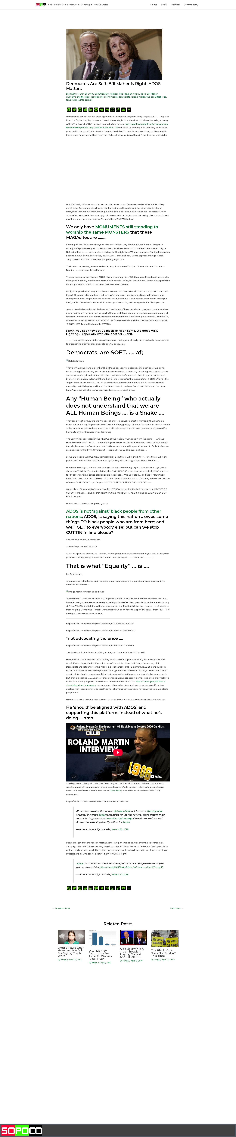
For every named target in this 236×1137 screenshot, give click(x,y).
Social (164, 4)
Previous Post (61, 908)
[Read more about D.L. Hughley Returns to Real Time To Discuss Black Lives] (102, 938)
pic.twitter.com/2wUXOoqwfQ (146, 867)
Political (175, 4)
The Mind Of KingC (129, 94)
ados (143, 94)
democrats (124, 97)
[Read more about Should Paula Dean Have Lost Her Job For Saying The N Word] (71, 937)
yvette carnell (85, 100)
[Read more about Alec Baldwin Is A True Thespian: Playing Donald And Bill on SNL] (134, 937)
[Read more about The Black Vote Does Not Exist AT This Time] (165, 938)
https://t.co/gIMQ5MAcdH (113, 867)
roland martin (138, 97)
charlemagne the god (78, 97)
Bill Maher (152, 94)
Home (153, 4)
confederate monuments (104, 97)
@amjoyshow (154, 811)
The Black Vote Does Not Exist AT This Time (163, 953)
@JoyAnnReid (122, 811)
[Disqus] (118, 1009)
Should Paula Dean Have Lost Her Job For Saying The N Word (71, 952)
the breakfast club (156, 97)
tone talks (71, 100)
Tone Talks (115, 790)
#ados (101, 814)
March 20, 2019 (120, 829)
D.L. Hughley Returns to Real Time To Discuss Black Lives (100, 955)
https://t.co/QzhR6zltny (118, 818)
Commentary (191, 4)
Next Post (176, 908)
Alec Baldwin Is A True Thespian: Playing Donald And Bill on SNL (132, 953)
